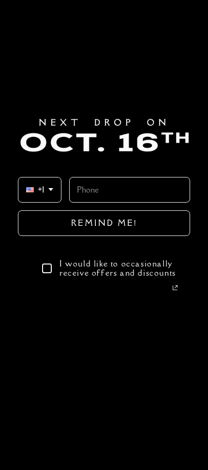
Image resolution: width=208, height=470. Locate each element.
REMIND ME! (104, 223)
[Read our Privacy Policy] (175, 288)
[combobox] (39, 190)
